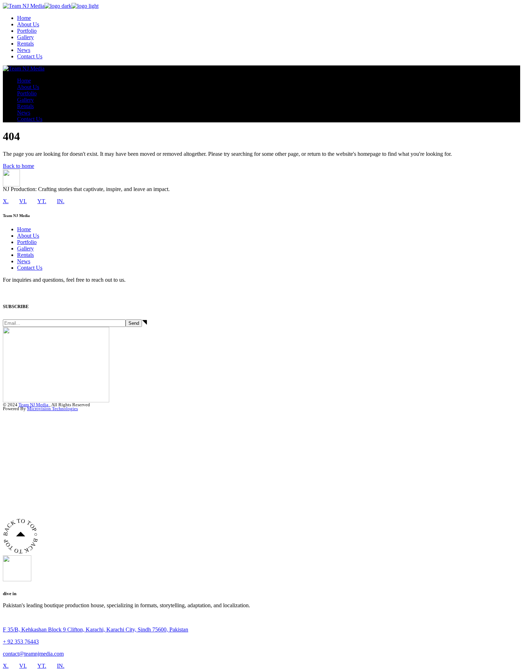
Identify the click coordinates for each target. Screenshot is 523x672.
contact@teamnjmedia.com (33, 654)
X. (6, 201)
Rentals (25, 255)
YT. (41, 201)
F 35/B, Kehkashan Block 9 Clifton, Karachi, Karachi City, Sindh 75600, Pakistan (95, 629)
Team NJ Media (34, 404)
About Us (28, 236)
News (23, 261)
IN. (60, 201)
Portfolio (27, 242)
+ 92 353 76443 (21, 642)
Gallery (25, 248)
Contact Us (29, 268)
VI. (23, 201)
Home (24, 229)
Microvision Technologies (52, 408)
